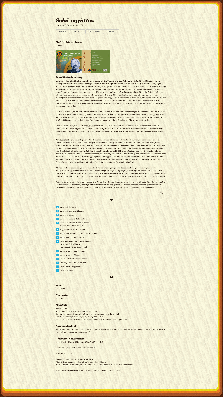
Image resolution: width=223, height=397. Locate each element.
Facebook (111, 31)
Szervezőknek (94, 31)
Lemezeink (78, 31)
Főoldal (62, 31)
